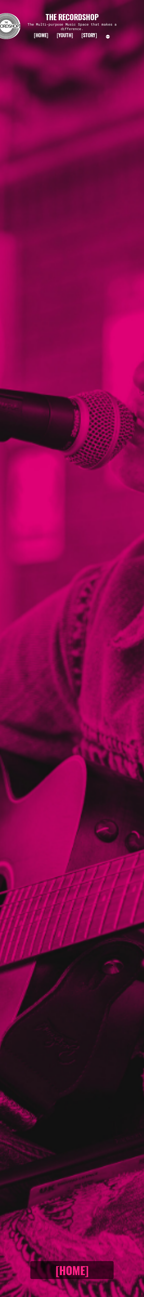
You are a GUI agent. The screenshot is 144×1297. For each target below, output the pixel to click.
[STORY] (89, 35)
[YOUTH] (65, 35)
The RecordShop (72, 16)
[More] (108, 36)
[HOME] (41, 35)
